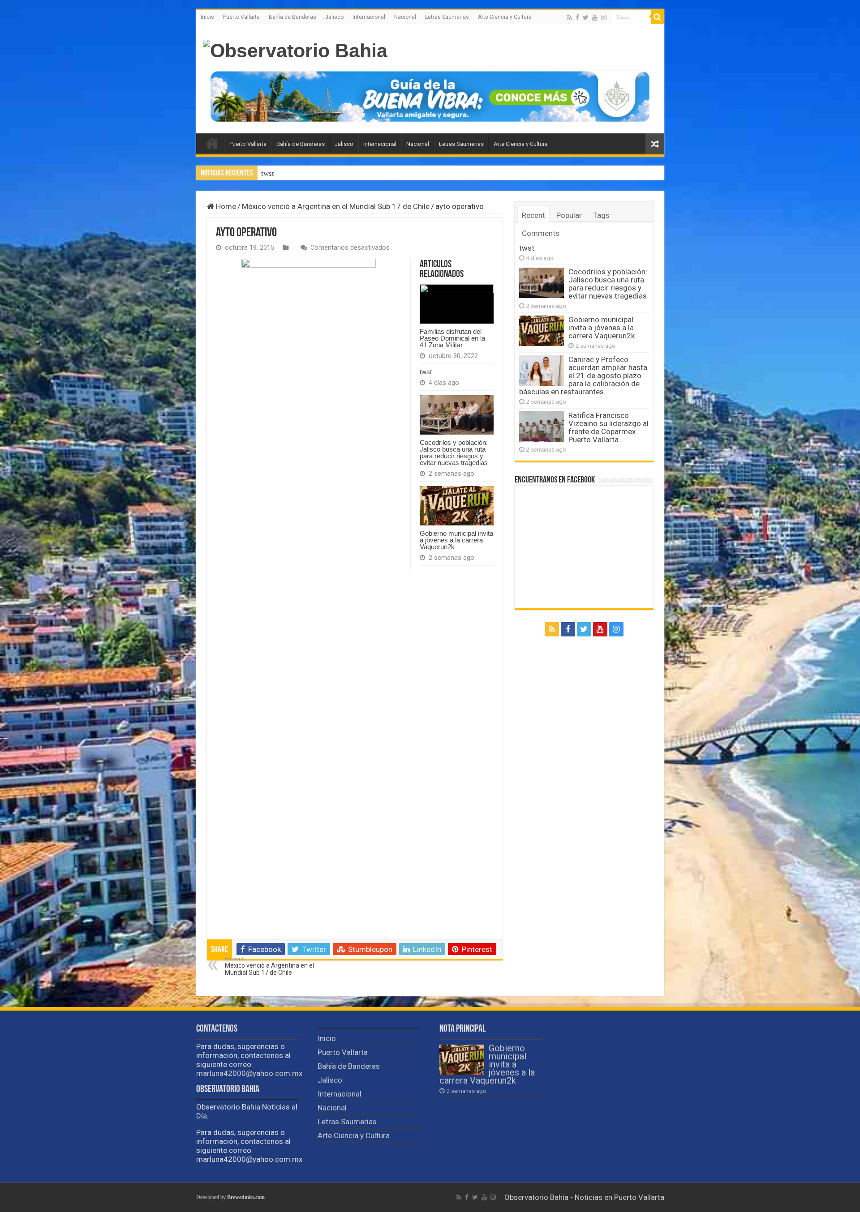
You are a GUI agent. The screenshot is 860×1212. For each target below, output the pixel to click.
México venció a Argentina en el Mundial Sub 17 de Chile (336, 206)
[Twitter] (585, 17)
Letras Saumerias (447, 17)
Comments (540, 233)
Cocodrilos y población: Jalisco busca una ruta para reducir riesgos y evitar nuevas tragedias (408, 173)
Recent (533, 215)
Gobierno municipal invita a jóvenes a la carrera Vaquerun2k (456, 540)
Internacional (369, 17)
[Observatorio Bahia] (295, 51)
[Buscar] (657, 17)
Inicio (207, 17)
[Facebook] (577, 17)
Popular (569, 215)
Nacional (405, 17)
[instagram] (603, 17)
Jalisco (334, 17)
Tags (601, 215)
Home (225, 206)
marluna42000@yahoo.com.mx (249, 1073)
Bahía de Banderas (292, 17)
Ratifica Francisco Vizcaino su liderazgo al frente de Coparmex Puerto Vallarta (608, 427)
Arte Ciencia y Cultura (505, 17)
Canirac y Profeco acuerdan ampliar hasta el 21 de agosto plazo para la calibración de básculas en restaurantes (583, 375)
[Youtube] (594, 17)
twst (426, 372)
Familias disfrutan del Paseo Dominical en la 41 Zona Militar (452, 338)
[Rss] (569, 17)
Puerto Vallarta (241, 17)
